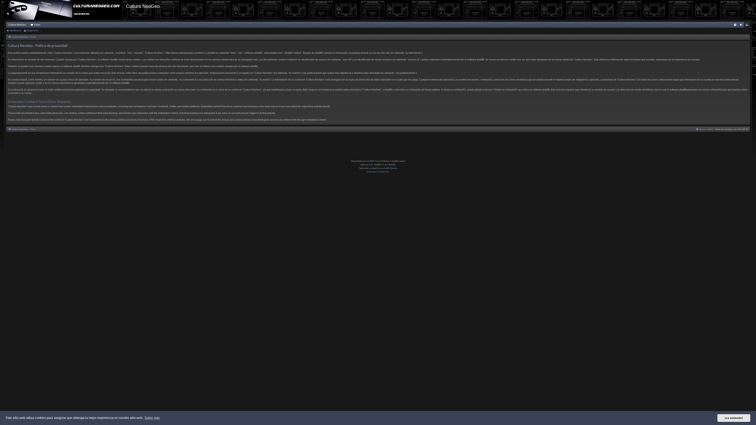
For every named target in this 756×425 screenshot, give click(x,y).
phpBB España (390, 168)
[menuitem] (735, 25)
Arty (371, 165)
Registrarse (32, 30)
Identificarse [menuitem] (742, 25)
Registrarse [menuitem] (748, 25)
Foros (37, 24)
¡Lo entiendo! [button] (734, 417)
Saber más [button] (152, 417)
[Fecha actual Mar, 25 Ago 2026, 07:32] (746, 37)
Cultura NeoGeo (17, 24)
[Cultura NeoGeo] (65, 10)
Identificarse (15, 30)
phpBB (370, 161)
